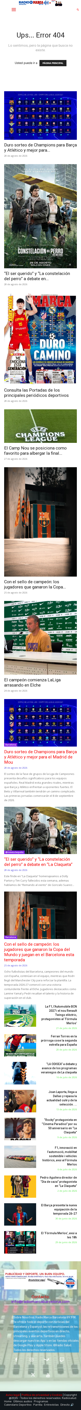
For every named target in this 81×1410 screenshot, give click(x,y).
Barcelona (10, 744)
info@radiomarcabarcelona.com (40, 1301)
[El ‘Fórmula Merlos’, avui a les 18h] (20, 1242)
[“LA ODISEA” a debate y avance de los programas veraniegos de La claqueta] (20, 1073)
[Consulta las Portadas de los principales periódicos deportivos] (40, 339)
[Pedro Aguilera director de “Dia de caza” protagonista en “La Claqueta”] (20, 1186)
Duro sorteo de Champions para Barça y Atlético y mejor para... (40, 147)
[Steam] (46, 1360)
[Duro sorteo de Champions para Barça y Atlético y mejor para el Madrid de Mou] (40, 115)
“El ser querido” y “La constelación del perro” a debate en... (37, 276)
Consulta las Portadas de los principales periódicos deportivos (36, 393)
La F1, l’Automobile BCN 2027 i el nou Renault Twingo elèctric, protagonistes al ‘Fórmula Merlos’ (59, 1015)
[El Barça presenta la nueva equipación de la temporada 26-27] (20, 1214)
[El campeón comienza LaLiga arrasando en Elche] (40, 638)
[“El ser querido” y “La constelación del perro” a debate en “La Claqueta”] (40, 216)
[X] (33, 1375)
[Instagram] (31, 1360)
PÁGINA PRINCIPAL (53, 63)
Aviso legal (13, 1394)
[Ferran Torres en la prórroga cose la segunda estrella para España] (20, 1045)
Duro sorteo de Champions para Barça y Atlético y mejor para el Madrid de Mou (40, 757)
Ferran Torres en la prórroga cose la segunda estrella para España (59, 1040)
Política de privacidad (35, 1394)
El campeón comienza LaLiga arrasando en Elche (32, 682)
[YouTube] (48, 1375)
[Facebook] (16, 1360)
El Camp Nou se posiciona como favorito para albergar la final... (35, 451)
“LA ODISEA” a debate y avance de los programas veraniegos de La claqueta (59, 1068)
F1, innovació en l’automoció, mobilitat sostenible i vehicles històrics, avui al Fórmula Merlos (59, 1156)
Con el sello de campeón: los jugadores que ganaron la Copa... (35, 584)
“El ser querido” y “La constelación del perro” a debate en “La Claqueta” (38, 862)
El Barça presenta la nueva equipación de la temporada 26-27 (59, 1209)
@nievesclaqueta (14, 852)
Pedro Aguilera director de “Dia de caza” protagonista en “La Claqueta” (58, 1182)
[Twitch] (62, 1360)
